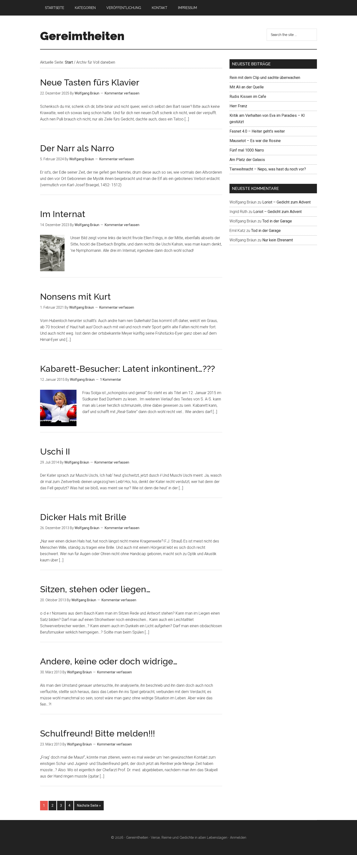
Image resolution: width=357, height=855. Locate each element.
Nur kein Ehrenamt (277, 240)
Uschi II (55, 451)
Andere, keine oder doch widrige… (109, 661)
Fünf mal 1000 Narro (247, 150)
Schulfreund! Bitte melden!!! (97, 733)
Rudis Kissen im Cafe (248, 96)
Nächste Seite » (89, 805)
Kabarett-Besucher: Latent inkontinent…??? (127, 369)
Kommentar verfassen (122, 93)
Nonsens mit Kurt (75, 296)
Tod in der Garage (277, 221)
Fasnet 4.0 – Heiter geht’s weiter (257, 131)
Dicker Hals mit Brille (83, 517)
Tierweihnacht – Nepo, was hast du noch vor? (268, 169)
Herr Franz (238, 106)
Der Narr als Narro (77, 148)
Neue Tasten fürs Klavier (89, 82)
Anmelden (238, 837)
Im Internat (62, 214)
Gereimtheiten (82, 36)
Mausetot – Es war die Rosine (255, 140)
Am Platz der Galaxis (247, 159)
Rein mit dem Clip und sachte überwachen (265, 77)
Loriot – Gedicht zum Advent (286, 202)
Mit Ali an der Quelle (247, 87)
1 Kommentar (110, 379)
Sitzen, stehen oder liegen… (95, 589)
